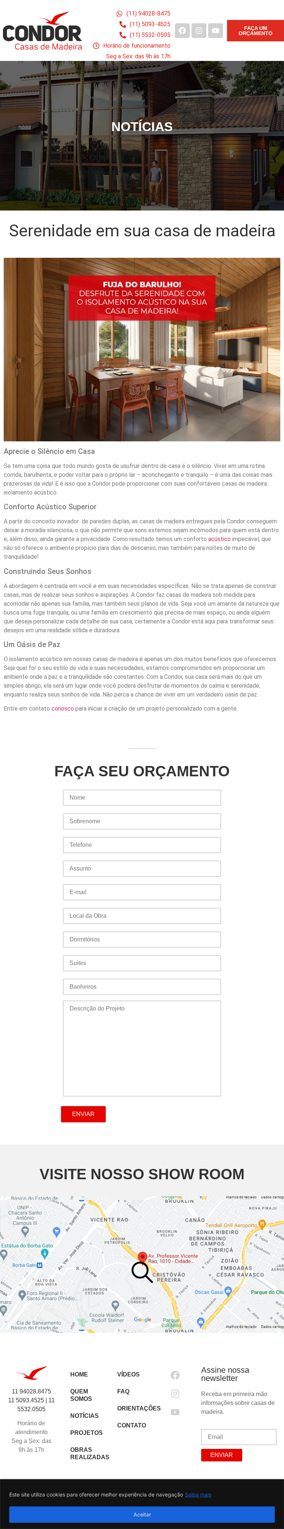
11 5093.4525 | (28, 1400)
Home (79, 1374)
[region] (142, 1504)
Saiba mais (198, 1494)
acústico (219, 539)
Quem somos (81, 1395)
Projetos (86, 1433)
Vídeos (128, 1374)
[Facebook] (182, 30)
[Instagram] (199, 30)
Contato (131, 1425)
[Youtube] (215, 30)
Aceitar (142, 1514)
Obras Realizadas (86, 1453)
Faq (123, 1391)
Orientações (133, 1408)
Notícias (84, 1416)
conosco (62, 708)
